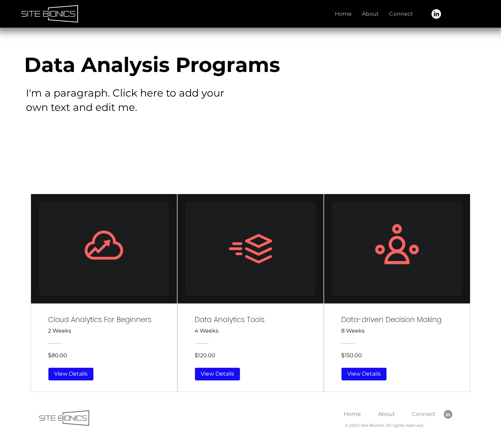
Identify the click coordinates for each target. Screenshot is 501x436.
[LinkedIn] (436, 14)
